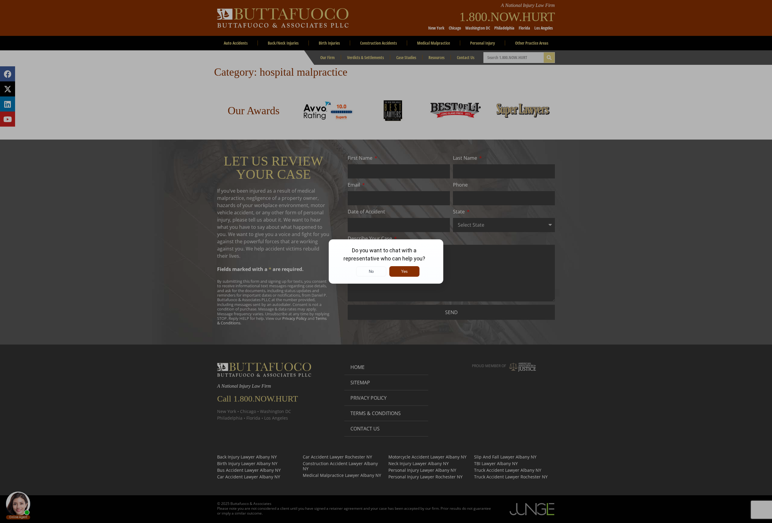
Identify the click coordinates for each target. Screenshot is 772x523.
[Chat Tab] (386, 261)
